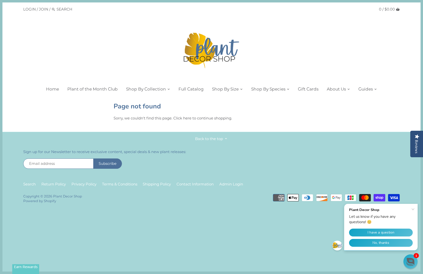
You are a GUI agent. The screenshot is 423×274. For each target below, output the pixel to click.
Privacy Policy (83, 184)
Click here (182, 118)
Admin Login (231, 184)
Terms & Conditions (119, 184)
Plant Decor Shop (67, 196)
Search (29, 184)
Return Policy (53, 184)
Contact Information (195, 184)
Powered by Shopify (39, 201)
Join (43, 9)
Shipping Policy (157, 184)
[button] (410, 261)
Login (29, 9)
